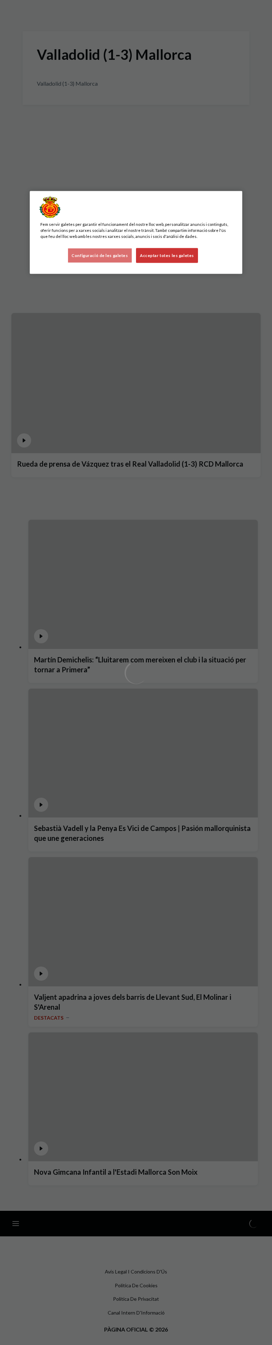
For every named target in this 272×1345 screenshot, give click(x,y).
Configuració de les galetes (100, 255)
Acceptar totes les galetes (167, 255)
